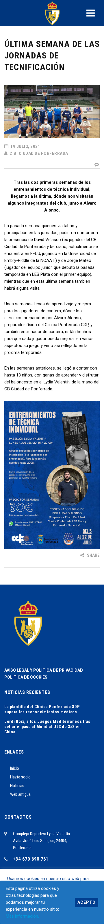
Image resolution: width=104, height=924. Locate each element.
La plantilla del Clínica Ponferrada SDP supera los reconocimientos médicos (41, 709)
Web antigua (20, 794)
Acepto (86, 902)
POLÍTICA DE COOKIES (25, 677)
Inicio (14, 768)
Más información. (22, 916)
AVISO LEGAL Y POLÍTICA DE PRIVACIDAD (43, 670)
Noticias (17, 785)
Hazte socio (20, 777)
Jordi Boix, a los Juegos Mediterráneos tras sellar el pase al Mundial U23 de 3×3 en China (47, 726)
